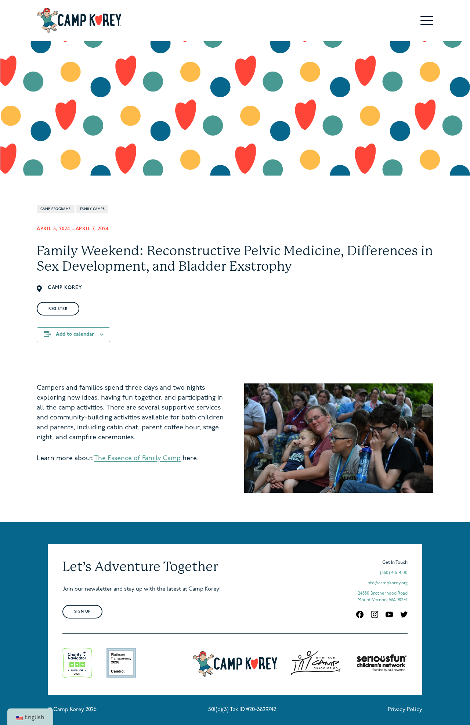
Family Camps (92, 209)
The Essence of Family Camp (137, 458)
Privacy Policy (405, 710)
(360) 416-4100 (394, 573)
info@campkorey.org (387, 583)
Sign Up (82, 612)
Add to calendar (75, 334)
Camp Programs (55, 209)
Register (58, 309)
